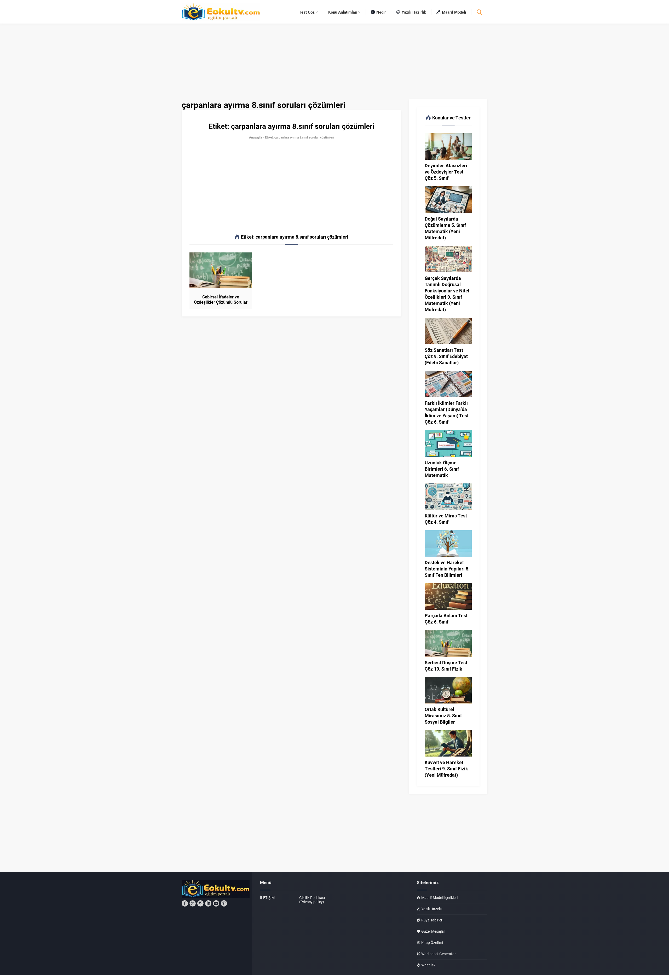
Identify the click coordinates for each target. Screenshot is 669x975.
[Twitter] (192, 903)
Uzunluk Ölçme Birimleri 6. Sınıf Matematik (442, 468)
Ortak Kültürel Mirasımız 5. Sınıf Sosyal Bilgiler (443, 715)
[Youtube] (216, 903)
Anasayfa (255, 137)
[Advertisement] (291, 189)
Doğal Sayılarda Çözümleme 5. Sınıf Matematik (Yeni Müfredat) (445, 228)
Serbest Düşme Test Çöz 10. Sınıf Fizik (446, 665)
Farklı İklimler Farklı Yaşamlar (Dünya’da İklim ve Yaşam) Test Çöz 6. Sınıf (447, 412)
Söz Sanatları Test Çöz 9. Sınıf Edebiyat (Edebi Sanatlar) (446, 356)
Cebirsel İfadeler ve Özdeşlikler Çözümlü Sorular (220, 299)
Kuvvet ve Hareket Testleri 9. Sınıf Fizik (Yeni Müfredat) (446, 768)
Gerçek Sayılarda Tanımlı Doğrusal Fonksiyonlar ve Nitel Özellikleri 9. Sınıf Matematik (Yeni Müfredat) (447, 294)
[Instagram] (200, 903)
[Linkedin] (208, 903)
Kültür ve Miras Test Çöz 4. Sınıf (446, 518)
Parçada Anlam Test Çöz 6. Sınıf (446, 618)
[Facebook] (185, 903)
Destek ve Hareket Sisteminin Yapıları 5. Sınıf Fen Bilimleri (447, 568)
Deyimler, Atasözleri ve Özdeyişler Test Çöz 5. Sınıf (446, 171)
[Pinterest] (224, 903)
